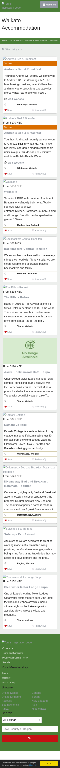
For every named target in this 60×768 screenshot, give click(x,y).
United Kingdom (11, 696)
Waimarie (10, 191)
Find (30, 738)
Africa (5, 708)
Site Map (6, 662)
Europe (36, 696)
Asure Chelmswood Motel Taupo (27, 372)
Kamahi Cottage (15, 424)
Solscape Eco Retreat (19, 534)
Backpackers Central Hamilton (25, 248)
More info (32, 765)
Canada (36, 692)
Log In (5, 673)
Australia (7, 700)
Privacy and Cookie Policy (15, 658)
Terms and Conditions (12, 653)
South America (10, 704)
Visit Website (16, 99)
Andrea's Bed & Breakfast (22, 69)
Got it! (49, 763)
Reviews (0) (40, 110)
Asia (34, 704)
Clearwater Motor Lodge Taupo (26, 587)
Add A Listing (8, 682)
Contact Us (7, 648)
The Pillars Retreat (17, 297)
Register (6, 678)
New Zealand (40, 700)
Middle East (39, 708)
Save (9, 110)
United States (10, 692)
